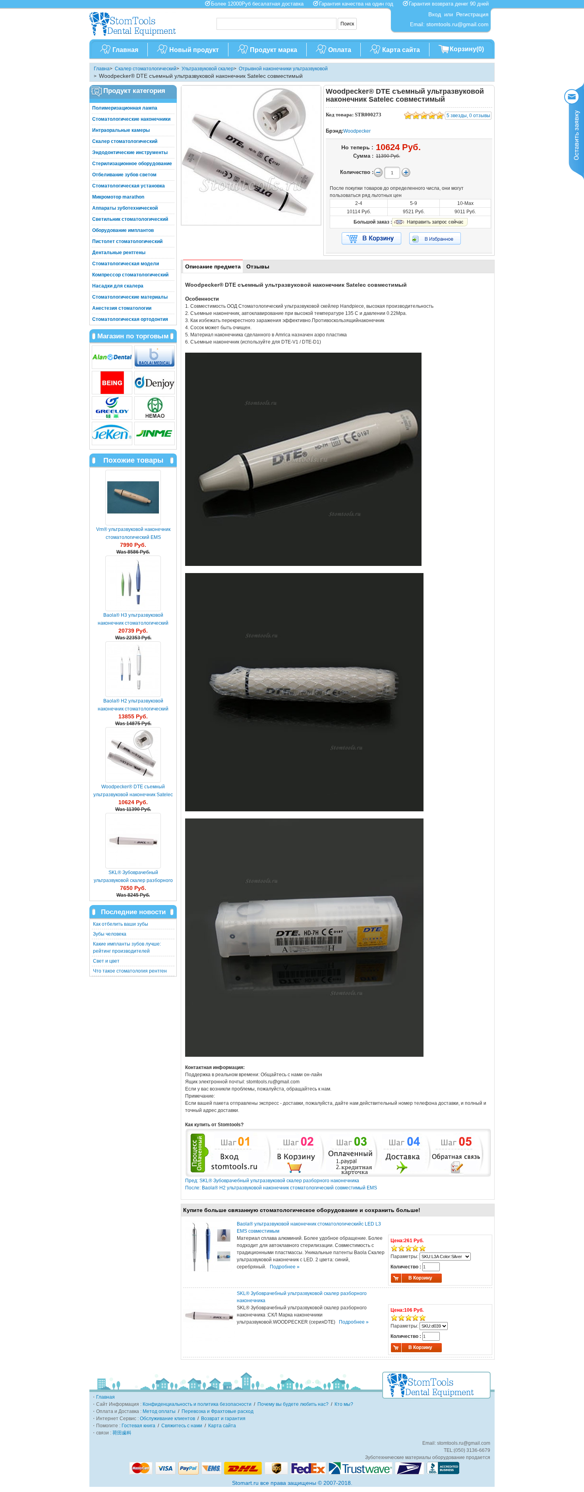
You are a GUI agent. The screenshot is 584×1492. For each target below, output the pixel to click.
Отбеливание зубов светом (124, 175)
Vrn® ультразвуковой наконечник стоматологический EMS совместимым (133, 537)
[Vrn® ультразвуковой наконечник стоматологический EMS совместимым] (133, 497)
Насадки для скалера (117, 286)
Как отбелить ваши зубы (120, 924)
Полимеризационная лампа (124, 108)
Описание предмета (213, 266)
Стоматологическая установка (128, 186)
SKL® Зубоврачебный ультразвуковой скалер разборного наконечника (133, 880)
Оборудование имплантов (123, 230)
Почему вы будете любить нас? (293, 1404)
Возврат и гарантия (223, 1418)
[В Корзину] (371, 238)
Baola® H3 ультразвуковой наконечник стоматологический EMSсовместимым (133, 623)
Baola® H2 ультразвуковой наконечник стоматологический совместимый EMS (133, 709)
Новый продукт (194, 49)
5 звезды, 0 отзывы (468, 115)
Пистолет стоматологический (127, 241)
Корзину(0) (467, 49)
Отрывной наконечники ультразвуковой (283, 68)
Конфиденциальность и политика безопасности (197, 1404)
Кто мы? (344, 1404)
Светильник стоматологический (130, 219)
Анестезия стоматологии (121, 308)
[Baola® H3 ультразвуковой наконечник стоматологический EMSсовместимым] (133, 583)
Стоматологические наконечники (131, 119)
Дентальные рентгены (118, 252)
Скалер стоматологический (145, 68)
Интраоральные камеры (121, 130)
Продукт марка (273, 49)
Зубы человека (109, 934)
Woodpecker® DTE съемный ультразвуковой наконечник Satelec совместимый (133, 794)
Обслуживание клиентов (167, 1418)
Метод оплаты (159, 1411)
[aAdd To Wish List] (440, 238)
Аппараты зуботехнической (125, 208)
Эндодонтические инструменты (130, 152)
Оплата (339, 49)
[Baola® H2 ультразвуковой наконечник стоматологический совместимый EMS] (133, 669)
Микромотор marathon (118, 197)
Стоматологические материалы (130, 297)
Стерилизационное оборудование (132, 163)
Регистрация (472, 14)
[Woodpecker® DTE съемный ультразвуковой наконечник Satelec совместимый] (133, 755)
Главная (125, 49)
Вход (434, 14)
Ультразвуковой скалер (208, 68)
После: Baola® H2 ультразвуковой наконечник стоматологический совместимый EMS (281, 1188)
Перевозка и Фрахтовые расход (217, 1411)
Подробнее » (285, 1267)
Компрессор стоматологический (130, 275)
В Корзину (420, 1278)
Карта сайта (401, 49)
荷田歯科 (121, 1433)
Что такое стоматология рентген (130, 971)
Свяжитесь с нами (181, 1425)
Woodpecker (357, 131)
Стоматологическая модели (125, 263)
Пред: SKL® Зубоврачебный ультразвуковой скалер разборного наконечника (272, 1180)
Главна (102, 68)
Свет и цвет (106, 961)
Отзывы (257, 266)
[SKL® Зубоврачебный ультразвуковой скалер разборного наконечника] (133, 841)
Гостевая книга (138, 1425)
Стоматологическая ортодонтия (130, 319)
